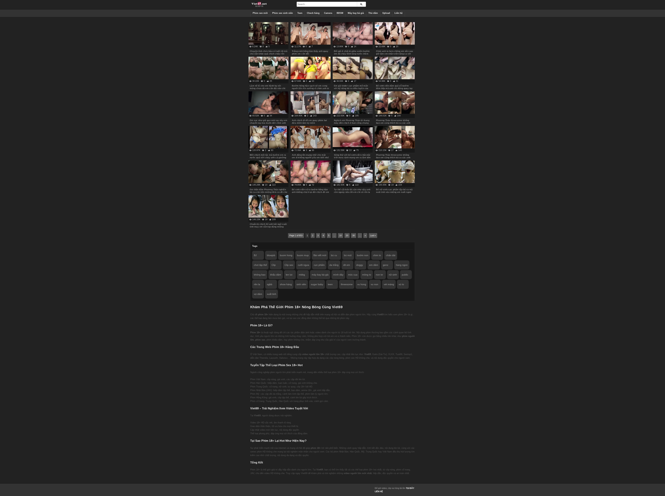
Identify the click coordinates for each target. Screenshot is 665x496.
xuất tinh (271, 294)
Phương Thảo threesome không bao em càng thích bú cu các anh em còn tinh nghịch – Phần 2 (393, 123)
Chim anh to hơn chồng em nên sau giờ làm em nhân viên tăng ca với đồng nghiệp (394, 54)
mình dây (338, 274)
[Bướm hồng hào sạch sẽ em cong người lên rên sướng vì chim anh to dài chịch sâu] (311, 68)
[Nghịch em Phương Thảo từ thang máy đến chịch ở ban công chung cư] (353, 102)
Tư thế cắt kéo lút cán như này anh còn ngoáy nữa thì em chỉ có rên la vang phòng (352, 192)
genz (385, 265)
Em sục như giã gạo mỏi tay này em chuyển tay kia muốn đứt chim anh (268, 121)
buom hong (286, 255)
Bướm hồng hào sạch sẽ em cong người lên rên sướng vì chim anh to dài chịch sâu (310, 88)
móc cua (352, 274)
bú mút (348, 255)
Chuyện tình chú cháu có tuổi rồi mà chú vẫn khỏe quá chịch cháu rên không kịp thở (268, 54)
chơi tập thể (260, 265)
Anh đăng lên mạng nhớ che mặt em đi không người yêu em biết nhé (310, 156)
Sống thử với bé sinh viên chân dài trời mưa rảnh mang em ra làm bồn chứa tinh (352, 157)
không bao (259, 274)
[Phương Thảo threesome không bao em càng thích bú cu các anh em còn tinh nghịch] (395, 137)
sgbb (269, 284)
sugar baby (317, 284)
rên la (257, 284)
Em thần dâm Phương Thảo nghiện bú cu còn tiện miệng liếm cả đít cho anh (268, 192)
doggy (359, 265)
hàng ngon (402, 265)
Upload (386, 13)
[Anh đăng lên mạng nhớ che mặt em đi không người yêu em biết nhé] (311, 137)
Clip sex (289, 265)
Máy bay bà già (356, 13)
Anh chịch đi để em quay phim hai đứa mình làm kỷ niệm (309, 121)
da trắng (334, 265)
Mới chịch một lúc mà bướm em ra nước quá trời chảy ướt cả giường (268, 156)
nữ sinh (393, 274)
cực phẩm (319, 265)
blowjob (271, 255)
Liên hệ (398, 13)
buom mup (303, 255)
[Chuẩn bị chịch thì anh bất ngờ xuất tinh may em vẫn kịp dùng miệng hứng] (269, 206)
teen (330, 284)
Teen (299, 13)
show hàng (286, 284)
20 (347, 235)
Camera (328, 13)
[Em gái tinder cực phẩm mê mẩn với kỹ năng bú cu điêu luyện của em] (353, 68)
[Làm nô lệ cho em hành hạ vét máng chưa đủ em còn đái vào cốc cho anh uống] (269, 68)
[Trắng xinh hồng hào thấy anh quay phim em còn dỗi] (311, 33)
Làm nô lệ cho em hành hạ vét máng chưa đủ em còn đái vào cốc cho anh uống (268, 88)
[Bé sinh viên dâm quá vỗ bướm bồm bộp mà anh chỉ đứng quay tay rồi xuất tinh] (395, 68)
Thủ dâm (373, 13)
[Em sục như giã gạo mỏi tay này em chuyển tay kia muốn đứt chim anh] (269, 102)
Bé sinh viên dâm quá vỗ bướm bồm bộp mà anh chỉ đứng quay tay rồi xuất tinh (394, 88)
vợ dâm (258, 294)
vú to (401, 284)
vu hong (361, 284)
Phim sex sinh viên (282, 13)
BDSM (340, 13)
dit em (346, 265)
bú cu (334, 255)
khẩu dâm (275, 274)
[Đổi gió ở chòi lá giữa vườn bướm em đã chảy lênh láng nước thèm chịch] (353, 33)
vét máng (389, 284)
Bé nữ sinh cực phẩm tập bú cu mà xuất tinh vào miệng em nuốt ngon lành (394, 192)
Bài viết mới (319, 255)
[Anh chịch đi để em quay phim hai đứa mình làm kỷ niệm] (311, 102)
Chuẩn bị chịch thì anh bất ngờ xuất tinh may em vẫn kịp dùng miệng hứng (268, 227)
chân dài (390, 255)
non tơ (379, 274)
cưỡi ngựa (303, 265)
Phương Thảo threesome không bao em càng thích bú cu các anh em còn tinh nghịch (393, 157)
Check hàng (313, 13)
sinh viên (301, 284)
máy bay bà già (320, 274)
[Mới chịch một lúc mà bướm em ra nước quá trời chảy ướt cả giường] (269, 137)
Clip (274, 265)
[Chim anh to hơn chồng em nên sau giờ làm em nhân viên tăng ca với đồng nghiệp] (395, 33)
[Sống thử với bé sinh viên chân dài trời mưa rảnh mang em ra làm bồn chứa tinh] (353, 137)
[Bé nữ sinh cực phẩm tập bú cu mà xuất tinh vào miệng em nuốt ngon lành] (395, 171)
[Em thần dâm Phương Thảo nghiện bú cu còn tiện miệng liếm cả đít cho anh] (269, 171)
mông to (366, 274)
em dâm (373, 265)
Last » (373, 235)
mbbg (302, 274)
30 (353, 235)
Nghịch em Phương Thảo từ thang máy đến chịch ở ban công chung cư (351, 123)
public (405, 274)
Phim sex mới (260, 13)
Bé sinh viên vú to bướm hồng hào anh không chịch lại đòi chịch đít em (310, 190)
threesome (347, 284)
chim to (377, 255)
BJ (255, 255)
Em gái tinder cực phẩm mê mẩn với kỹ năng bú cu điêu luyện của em (351, 88)
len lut (289, 274)
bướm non (362, 255)
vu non (374, 284)
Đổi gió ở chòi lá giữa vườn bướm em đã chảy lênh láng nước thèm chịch (352, 54)
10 (340, 235)
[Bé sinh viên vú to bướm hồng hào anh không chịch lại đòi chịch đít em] (311, 171)
